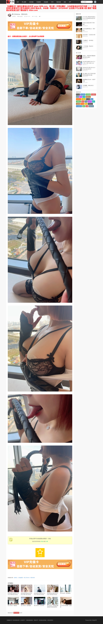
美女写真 (83, 94)
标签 (65, 2)
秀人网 (78, 94)
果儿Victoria (16, 612)
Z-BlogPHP (94, 620)
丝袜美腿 (31, 2)
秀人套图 (24, 2)
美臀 (84, 97)
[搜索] (91, 2)
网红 (86, 104)
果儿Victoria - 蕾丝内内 (19, 14)
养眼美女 (88, 97)
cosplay (83, 99)
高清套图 (38, 2)
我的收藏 (58, 2)
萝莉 (84, 106)
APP (70, 2)
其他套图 (46, 2)
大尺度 (88, 99)
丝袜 (86, 101)
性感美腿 (88, 94)
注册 (47, 541)
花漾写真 (91, 106)
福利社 (14, 16)
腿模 (94, 101)
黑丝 (83, 101)
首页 (18, 2)
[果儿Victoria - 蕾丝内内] (40, 125)
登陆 (42, 541)
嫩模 (77, 97)
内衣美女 (78, 99)
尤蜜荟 (78, 104)
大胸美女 (78, 101)
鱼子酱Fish (79, 106)
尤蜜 (87, 106)
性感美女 (93, 94)
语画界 (89, 101)
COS (52, 2)
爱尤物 (82, 104)
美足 (92, 99)
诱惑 (81, 97)
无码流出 (90, 104)
